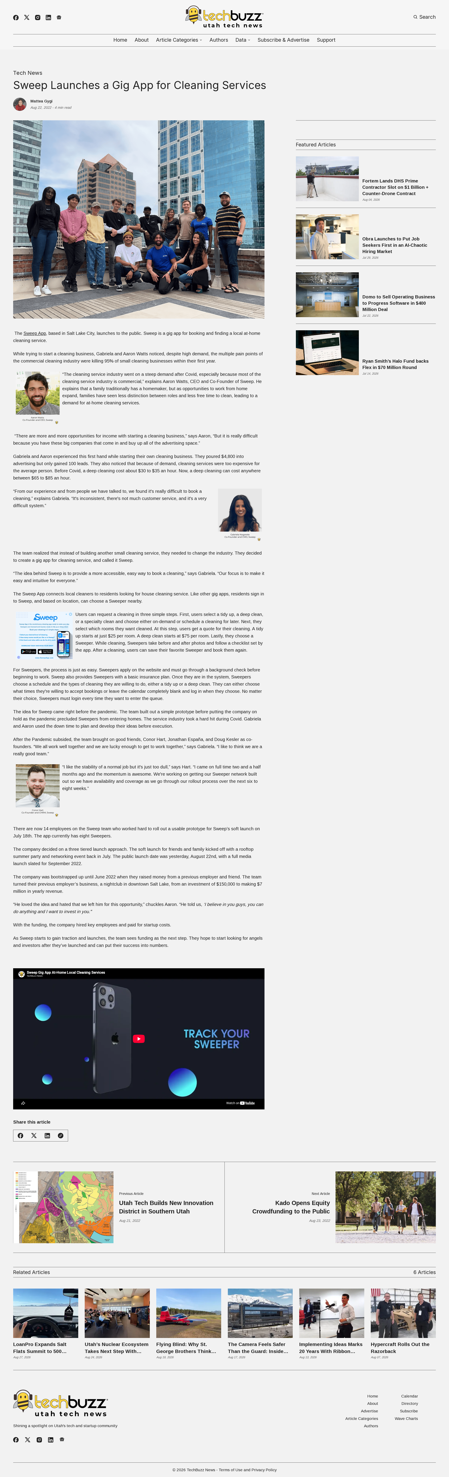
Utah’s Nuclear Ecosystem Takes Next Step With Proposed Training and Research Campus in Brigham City (117, 1348)
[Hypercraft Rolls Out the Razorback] (403, 1313)
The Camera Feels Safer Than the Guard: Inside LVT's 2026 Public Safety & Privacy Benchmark (260, 1348)
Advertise (369, 1411)
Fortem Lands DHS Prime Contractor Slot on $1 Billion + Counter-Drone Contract (395, 187)
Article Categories (361, 1419)
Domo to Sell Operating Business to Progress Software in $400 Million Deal (398, 303)
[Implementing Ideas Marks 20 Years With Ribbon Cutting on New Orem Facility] (331, 1313)
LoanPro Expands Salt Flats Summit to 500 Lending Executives (39, 1348)
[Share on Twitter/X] (34, 1135)
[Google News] (59, 17)
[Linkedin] (48, 17)
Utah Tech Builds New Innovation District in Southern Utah (166, 1207)
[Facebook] (16, 17)
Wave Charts (406, 1419)
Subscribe (409, 1411)
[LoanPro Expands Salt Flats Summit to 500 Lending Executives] (45, 1313)
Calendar (409, 1396)
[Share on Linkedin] (47, 1135)
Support (326, 39)
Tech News (27, 73)
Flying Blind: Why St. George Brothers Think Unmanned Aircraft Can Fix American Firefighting (186, 1348)
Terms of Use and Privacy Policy (248, 1470)
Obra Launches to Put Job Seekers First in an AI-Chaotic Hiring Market (394, 245)
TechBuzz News (201, 1470)
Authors (219, 39)
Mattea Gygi (41, 101)
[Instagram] (37, 17)
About (142, 39)
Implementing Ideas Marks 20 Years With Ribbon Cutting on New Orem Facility (331, 1348)
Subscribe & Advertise (283, 39)
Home (120, 39)
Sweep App (35, 333)
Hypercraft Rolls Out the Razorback (400, 1347)
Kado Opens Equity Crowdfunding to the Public (291, 1207)
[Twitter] (26, 17)
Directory (409, 1404)
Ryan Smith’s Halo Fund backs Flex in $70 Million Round (395, 364)
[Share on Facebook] (20, 1135)
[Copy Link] (60, 1135)
